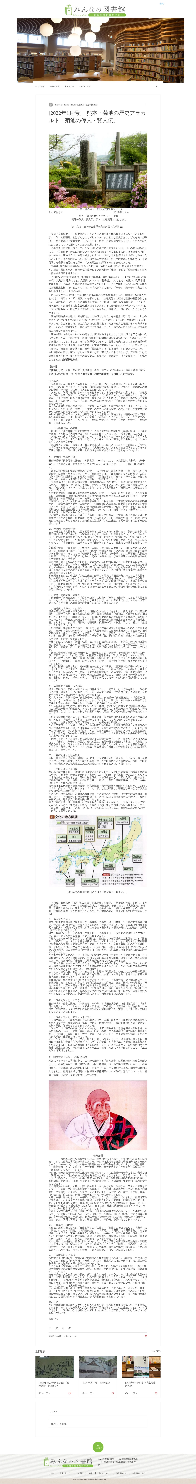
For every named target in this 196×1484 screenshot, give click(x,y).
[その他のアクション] (145, 104)
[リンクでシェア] (69, 1328)
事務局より (69, 86)
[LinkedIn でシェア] (63, 1328)
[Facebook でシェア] (50, 1328)
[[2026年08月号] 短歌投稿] (98, 1367)
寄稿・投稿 (54, 86)
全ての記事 (40, 86)
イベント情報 (85, 86)
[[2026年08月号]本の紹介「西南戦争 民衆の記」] (54, 1367)
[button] (157, 87)
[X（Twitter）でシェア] (56, 1328)
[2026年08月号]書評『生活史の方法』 (140, 1384)
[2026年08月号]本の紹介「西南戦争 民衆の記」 (54, 1384)
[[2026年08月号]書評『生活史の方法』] (141, 1367)
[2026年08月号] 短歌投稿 (96, 1382)
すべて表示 (156, 1351)
